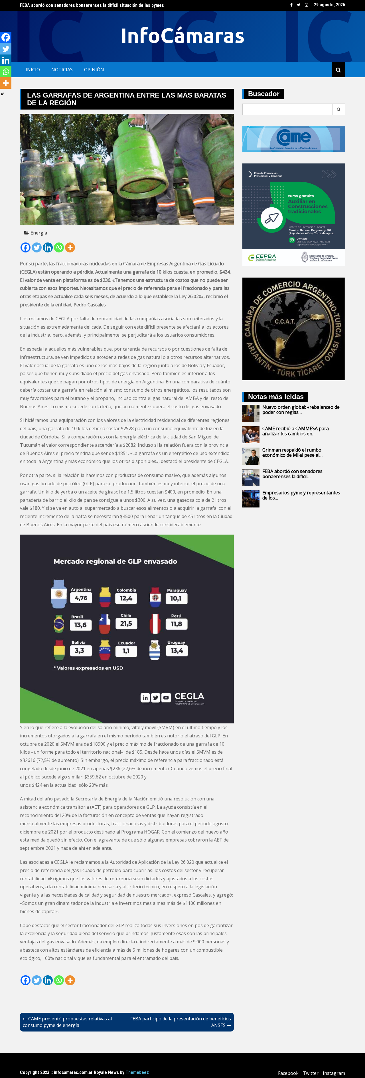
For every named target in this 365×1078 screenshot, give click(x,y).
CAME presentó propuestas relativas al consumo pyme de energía (67, 1022)
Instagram (306, 4)
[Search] (338, 109)
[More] (70, 247)
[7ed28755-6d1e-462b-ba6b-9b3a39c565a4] (293, 214)
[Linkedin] (48, 247)
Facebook (291, 4)
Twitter (299, 4)
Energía (39, 233)
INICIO (33, 69)
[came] (293, 138)
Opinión (94, 69)
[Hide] (2, 94)
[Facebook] (26, 247)
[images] (293, 328)
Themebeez (137, 1072)
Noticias (62, 69)
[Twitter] (37, 247)
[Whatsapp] (59, 247)
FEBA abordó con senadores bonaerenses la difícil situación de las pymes (92, 5)
